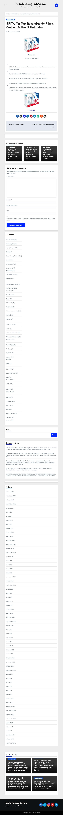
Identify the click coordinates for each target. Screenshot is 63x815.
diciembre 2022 (10, 617)
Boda (7, 359)
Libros (7, 328)
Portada (9, 13)
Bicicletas (9, 270)
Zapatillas (9, 278)
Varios (7, 405)
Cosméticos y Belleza (12, 256)
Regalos (8, 357)
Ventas (8, 409)
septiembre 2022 (11, 621)
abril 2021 (9, 690)
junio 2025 (9, 516)
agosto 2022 (9, 625)
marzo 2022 (9, 646)
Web (8, 211)
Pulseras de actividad (12, 311)
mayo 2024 (9, 569)
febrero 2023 (10, 609)
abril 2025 (9, 524)
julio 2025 (9, 512)
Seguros (8, 397)
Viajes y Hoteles (10, 413)
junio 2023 (9, 597)
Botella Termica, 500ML (17, 124)
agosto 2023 (9, 589)
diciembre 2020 (10, 706)
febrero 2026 (10, 492)
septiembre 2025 (11, 504)
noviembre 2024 (11, 544)
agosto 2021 (9, 674)
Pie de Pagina (10, 345)
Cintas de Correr (11, 274)
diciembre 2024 (10, 540)
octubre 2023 (10, 581)
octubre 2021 (10, 666)
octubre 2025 (10, 500)
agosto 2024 (9, 556)
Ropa (7, 377)
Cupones (8, 260)
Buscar (8, 429)
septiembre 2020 (11, 719)
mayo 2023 (9, 601)
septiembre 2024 (11, 552)
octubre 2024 (10, 548)
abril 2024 (9, 573)
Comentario (10, 177)
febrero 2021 (10, 698)
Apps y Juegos (10, 248)
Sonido (8, 315)
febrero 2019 (10, 727)
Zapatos (8, 417)
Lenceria (8, 383)
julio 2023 (9, 593)
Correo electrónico (12, 205)
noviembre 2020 (11, 710)
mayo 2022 (9, 637)
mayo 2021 (9, 686)
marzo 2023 (9, 605)
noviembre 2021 (10, 662)
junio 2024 (9, 565)
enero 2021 (9, 702)
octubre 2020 (10, 714)
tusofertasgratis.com (31, 4)
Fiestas (8, 363)
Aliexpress (9, 379)
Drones (8, 299)
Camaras (8, 290)
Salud (7, 389)
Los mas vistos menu (12, 333)
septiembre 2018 (11, 743)
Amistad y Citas (10, 244)
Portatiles (9, 307)
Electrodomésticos (11, 284)
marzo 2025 (9, 528)
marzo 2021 (9, 694)
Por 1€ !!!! (8, 353)
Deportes (8, 268)
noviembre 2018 (10, 735)
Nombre (9, 200)
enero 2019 (9, 731)
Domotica (9, 295)
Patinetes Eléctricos (12, 337)
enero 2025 (9, 536)
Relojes (8, 369)
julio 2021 (9, 678)
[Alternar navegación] (5, 5)
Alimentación (10, 19)
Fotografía (9, 303)
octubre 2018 (10, 739)
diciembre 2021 (10, 658)
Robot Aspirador (10, 373)
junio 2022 (9, 633)
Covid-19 (8, 391)
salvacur (13, 154)
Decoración (9, 264)
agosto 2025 (9, 508)
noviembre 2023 (11, 577)
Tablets (8, 319)
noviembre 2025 (11, 496)
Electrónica (9, 288)
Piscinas (8, 349)
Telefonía (8, 401)
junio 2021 (9, 682)
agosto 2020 (9, 723)
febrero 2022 (10, 650)
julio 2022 (9, 629)
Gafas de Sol (9, 324)
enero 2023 (9, 613)
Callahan (8, 420)
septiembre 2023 (11, 585)
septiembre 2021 (11, 670)
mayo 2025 (9, 520)
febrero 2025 (10, 532)
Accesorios (9, 339)
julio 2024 (9, 561)
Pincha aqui (31, 55)
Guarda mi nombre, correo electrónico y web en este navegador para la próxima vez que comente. (31, 220)
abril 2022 (9, 642)
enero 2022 (9, 654)
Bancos (8, 252)
